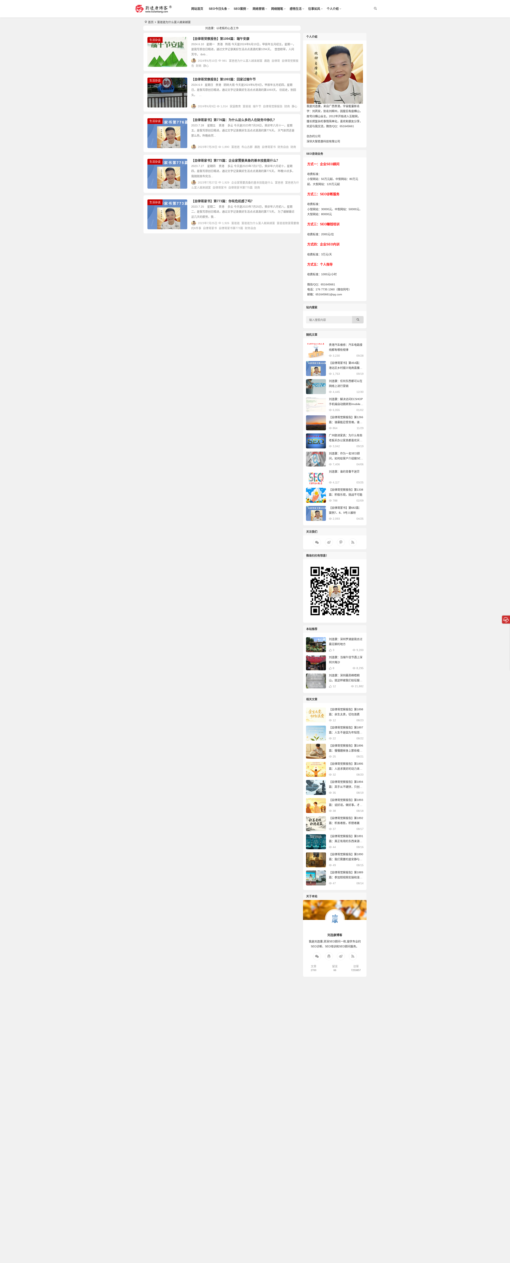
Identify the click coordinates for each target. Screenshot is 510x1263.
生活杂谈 (155, 39)
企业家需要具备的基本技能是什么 (252, 182)
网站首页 (197, 8)
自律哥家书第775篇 (240, 187)
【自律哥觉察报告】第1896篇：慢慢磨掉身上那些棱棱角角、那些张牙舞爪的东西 (346, 750)
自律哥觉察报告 (272, 106)
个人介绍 (333, 8)
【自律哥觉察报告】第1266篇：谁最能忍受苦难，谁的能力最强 (346, 422)
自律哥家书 (269, 146)
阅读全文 (292, 64)
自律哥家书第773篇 (231, 228)
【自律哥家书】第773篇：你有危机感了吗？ (222, 201)
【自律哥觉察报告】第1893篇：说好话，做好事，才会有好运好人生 (346, 804)
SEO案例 (240, 8)
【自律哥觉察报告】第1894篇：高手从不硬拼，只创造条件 (346, 786)
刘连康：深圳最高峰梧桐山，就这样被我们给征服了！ (344, 680)
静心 (206, 65)
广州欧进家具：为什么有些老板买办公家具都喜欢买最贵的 (345, 440)
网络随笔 (277, 8)
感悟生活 (296, 8)
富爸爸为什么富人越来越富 (245, 60)
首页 (151, 22)
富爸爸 (247, 106)
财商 (198, 65)
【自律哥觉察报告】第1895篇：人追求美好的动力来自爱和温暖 (346, 768)
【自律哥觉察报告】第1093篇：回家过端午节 (223, 79)
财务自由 (283, 146)
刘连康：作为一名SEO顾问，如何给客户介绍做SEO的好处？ (346, 458)
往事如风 (314, 8)
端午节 (257, 106)
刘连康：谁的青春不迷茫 (344, 471)
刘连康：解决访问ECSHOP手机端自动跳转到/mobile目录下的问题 (346, 404)
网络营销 (259, 8)
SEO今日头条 (218, 8)
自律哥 (276, 60)
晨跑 (267, 60)
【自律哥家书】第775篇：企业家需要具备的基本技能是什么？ (235, 160)
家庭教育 (235, 106)
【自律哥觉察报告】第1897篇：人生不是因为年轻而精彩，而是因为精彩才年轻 (346, 732)
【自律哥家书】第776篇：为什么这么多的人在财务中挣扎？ (233, 120)
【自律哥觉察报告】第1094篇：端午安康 (220, 38)
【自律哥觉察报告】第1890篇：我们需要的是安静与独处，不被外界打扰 (346, 859)
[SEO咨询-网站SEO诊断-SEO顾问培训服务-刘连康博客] (153, 11)
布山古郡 (247, 146)
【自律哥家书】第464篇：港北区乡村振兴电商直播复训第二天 (345, 367)
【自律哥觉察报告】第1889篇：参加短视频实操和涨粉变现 (346, 877)
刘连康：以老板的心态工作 (222, 28)
